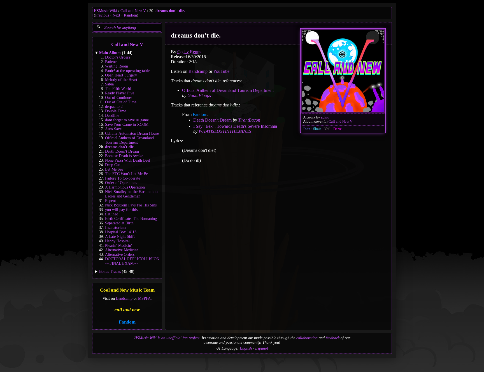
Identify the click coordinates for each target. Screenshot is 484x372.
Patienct (111, 62)
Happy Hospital (117, 241)
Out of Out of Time (120, 102)
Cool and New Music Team (127, 290)
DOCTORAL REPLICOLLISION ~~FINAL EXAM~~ (132, 261)
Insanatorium (115, 227)
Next (116, 15)
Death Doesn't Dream (122, 151)
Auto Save (113, 129)
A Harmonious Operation (125, 187)
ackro (325, 117)
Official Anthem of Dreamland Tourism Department (129, 140)
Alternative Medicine (121, 250)
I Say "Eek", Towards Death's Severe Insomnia (235, 126)
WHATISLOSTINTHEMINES (225, 131)
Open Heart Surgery (121, 75)
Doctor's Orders (117, 57)
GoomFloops (199, 95)
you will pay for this (121, 210)
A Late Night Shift (120, 236)
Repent (110, 201)
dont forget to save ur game (127, 120)
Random (130, 15)
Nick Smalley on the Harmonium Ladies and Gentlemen (131, 194)
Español (261, 348)
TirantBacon (249, 120)
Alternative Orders (119, 254)
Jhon (306, 129)
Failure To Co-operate (122, 178)
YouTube (221, 71)
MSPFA (144, 298)
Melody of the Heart (121, 80)
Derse (337, 129)
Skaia (317, 129)
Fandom (127, 322)
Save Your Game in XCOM (126, 124)
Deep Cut (112, 165)
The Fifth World (118, 89)
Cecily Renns (189, 51)
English (246, 348)
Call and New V (133, 11)
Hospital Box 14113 (120, 232)
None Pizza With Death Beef (127, 160)
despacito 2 (114, 106)
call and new (127, 309)
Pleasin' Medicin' (118, 245)
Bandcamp (124, 298)
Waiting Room (116, 66)
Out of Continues (118, 98)
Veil (327, 129)
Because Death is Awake (124, 156)
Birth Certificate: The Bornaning (131, 219)
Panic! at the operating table (127, 71)
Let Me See (114, 169)
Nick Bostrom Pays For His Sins (131, 205)
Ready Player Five (119, 93)
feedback (332, 338)
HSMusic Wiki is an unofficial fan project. (167, 338)
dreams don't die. (170, 11)
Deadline (112, 115)
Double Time (115, 111)
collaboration (307, 338)
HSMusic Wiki (105, 11)
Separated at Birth (119, 223)
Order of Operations (121, 183)
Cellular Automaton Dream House (132, 133)
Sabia (109, 84)
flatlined (111, 214)
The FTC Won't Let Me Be (126, 174)
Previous (102, 15)
